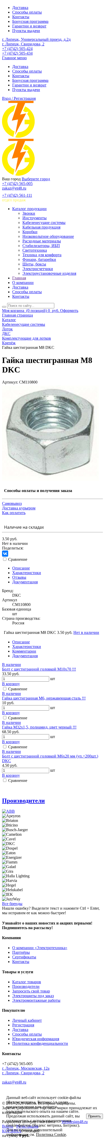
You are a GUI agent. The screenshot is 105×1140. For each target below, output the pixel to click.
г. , (25, 1068)
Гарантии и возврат (29, 26)
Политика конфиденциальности (40, 1043)
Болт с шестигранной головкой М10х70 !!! (39, 669)
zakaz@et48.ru (14, 188)
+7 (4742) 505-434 (17, 53)
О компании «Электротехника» (39, 948)
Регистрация (23, 1025)
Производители (23, 800)
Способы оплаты (27, 12)
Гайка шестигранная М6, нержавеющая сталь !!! (44, 698)
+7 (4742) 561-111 (17, 195)
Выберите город (36, 179)
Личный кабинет (27, 1020)
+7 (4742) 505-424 (17, 48)
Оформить (69, 310)
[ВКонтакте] (5, 554)
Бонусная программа (30, 21)
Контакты (20, 17)
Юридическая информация (35, 1039)
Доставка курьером (18, 508)
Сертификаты (24, 957)
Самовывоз (12, 503)
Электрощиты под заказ (33, 996)
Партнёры (21, 952)
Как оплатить (13, 512)
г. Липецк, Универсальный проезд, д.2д (36, 39)
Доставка (20, 7)
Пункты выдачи (26, 30)
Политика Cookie (51, 1134)
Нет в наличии (86, 632)
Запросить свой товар (31, 991)
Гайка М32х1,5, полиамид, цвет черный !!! (39, 727)
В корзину (11, 684)
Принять (94, 1116)
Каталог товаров (26, 982)
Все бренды (12, 903)
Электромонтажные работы (36, 1000)
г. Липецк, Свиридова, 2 (23, 44)
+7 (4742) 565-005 (17, 183)
